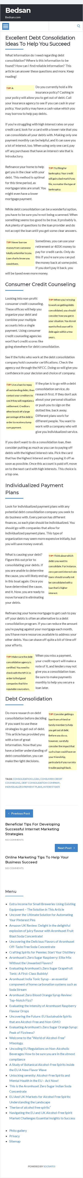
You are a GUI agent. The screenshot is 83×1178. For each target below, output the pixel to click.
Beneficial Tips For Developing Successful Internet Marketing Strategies (32, 829)
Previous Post (20, 813)
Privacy (14, 1136)
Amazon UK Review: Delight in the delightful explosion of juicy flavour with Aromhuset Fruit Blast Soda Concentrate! (41, 930)
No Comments (14, 839)
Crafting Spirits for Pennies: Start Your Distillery (42, 952)
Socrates (49, 1166)
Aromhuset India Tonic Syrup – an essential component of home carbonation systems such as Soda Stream (43, 984)
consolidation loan (26, 778)
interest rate (51, 786)
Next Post (65, 848)
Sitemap (15, 1141)
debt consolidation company (41, 782)
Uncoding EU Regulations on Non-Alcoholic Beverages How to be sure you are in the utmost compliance (42, 1054)
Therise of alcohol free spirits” (30, 1107)
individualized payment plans (23, 786)
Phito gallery (18, 1130)
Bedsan (18, 10)
